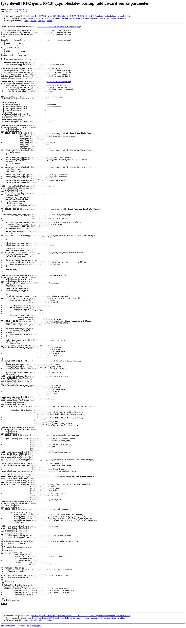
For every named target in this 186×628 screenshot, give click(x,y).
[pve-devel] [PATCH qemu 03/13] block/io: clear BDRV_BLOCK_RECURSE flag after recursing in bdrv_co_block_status (80, 16)
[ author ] (49, 20)
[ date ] (26, 20)
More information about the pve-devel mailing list (20, 626)
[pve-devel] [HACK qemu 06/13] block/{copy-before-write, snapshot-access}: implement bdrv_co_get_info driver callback (76, 18)
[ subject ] (41, 20)
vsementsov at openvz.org (59, 82)
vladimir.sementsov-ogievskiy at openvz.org (58, 27)
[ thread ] (33, 20)
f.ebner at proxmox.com (22, 9)
